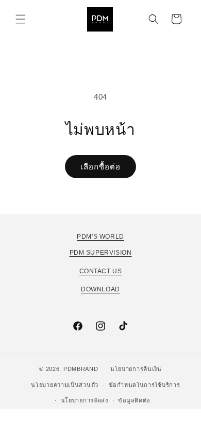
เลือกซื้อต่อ (100, 166)
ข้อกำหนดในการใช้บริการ (144, 385)
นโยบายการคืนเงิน (136, 369)
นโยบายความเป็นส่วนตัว (64, 385)
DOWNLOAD (100, 289)
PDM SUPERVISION (101, 252)
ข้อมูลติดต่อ (134, 400)
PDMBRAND (80, 369)
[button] (20, 19)
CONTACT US (100, 271)
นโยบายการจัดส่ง (84, 400)
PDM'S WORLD (100, 236)
